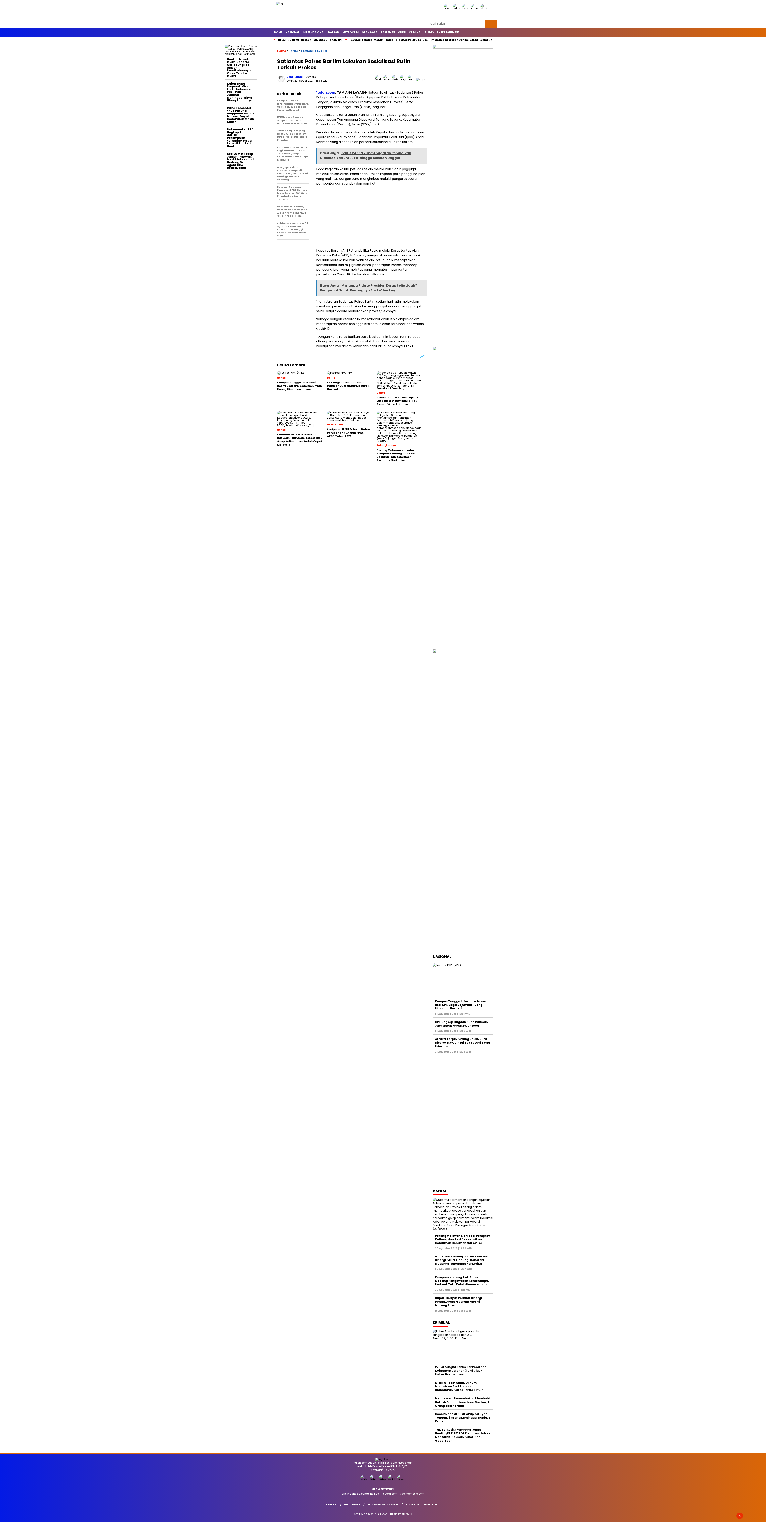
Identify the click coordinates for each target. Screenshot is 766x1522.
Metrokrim (350, 32)
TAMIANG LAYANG (314, 51)
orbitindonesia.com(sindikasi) (361, 1494)
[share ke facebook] (379, 79)
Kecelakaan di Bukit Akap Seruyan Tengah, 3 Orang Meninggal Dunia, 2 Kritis (462, 1417)
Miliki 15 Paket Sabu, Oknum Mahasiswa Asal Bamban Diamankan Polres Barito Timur (459, 1386)
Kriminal (415, 32)
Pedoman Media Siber (383, 1504)
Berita (293, 51)
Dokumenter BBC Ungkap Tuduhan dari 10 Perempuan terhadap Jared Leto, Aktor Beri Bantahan (240, 137)
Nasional (292, 32)
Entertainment (448, 32)
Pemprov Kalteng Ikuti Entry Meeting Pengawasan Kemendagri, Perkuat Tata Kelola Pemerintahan (462, 1280)
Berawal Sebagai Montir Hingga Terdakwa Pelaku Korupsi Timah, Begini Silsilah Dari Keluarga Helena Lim (421, 40)
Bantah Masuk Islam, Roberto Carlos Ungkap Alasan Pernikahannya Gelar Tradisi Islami (239, 67)
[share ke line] (412, 79)
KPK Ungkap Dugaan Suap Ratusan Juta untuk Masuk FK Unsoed (461, 1023)
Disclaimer (352, 1504)
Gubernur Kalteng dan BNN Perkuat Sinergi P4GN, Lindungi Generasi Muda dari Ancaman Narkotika (462, 1260)
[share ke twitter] (387, 79)
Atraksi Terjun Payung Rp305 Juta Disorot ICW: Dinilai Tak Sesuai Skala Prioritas (462, 1042)
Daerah (333, 32)
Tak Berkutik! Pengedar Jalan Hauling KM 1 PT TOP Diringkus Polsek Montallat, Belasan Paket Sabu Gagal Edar (462, 1435)
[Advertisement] (241, 231)
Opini (402, 32)
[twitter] (457, 8)
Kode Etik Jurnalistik (422, 1504)
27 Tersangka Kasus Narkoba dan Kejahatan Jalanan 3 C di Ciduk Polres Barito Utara (460, 1370)
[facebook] (448, 8)
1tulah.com (325, 92)
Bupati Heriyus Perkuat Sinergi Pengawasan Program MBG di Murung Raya (458, 1301)
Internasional (314, 32)
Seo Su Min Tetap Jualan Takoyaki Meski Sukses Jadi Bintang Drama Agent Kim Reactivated (240, 161)
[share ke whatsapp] (396, 79)
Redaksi (331, 1504)
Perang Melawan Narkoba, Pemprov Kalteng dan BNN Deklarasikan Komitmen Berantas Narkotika (462, 1239)
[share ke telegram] (404, 79)
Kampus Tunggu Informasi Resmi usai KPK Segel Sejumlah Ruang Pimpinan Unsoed (460, 1004)
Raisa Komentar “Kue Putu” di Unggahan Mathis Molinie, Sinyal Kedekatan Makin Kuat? (240, 115)
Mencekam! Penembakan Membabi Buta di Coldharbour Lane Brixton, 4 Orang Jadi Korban (462, 1402)
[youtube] (475, 8)
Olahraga (369, 32)
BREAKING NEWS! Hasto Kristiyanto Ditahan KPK (310, 40)
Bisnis (429, 32)
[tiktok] (484, 8)
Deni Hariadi (295, 77)
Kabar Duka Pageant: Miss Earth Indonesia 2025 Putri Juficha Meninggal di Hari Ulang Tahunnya (240, 92)
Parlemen (388, 32)
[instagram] (466, 8)
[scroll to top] (740, 1516)
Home (278, 32)
